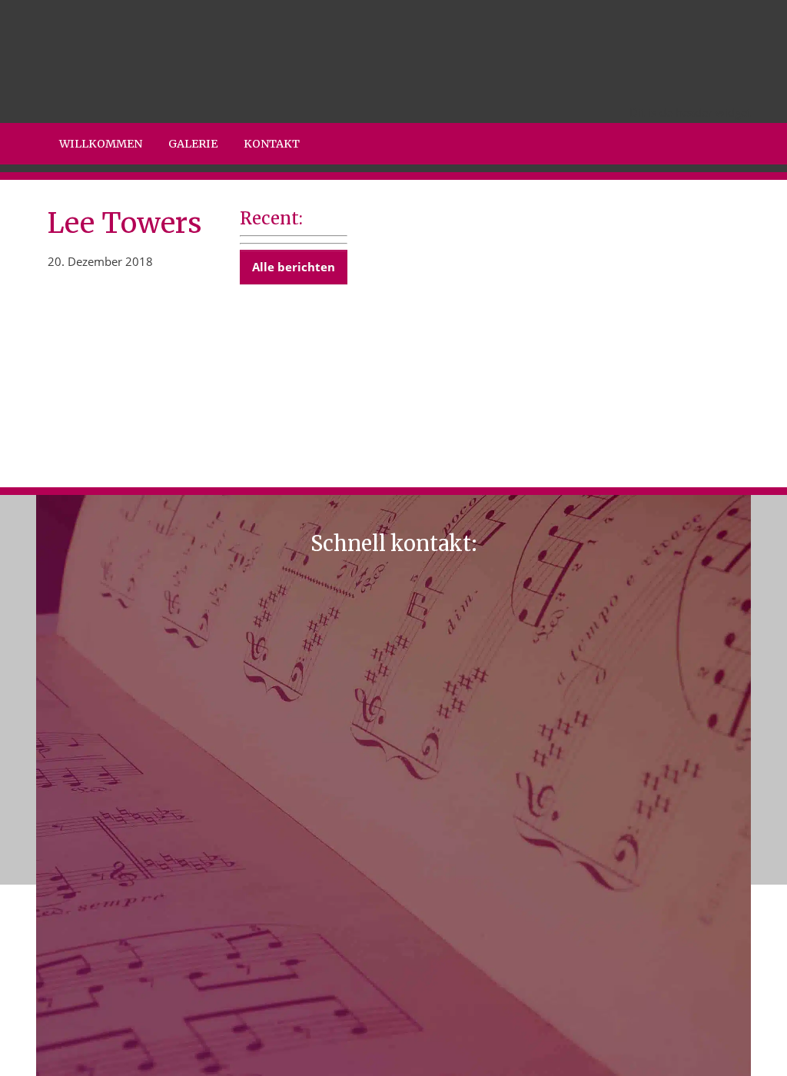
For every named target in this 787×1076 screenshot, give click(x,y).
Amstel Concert (61, 3)
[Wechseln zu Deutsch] (701, 86)
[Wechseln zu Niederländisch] (613, 86)
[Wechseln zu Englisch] (642, 86)
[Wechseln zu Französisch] (671, 86)
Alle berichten (293, 266)
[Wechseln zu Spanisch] (730, 86)
